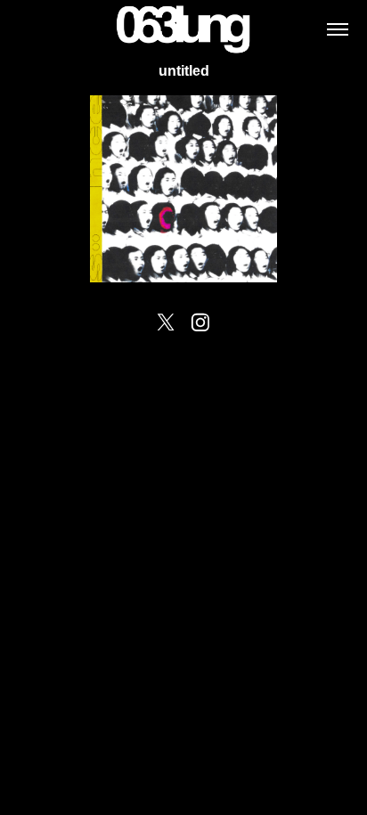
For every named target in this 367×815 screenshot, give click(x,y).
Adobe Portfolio (218, 348)
